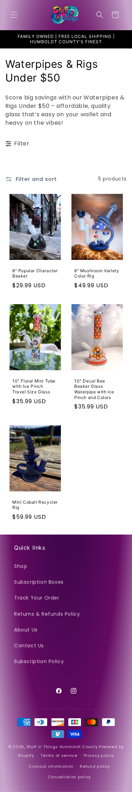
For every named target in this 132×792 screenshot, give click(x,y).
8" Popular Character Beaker (35, 273)
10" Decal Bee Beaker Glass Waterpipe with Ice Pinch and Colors (94, 389)
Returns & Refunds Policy (47, 613)
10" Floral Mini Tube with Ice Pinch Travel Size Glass (34, 386)
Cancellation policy (69, 777)
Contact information (51, 766)
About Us (26, 629)
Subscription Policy (39, 661)
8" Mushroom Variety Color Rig (96, 273)
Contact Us (29, 645)
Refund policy (95, 766)
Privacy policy (99, 755)
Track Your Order (36, 597)
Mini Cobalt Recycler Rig (35, 504)
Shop (20, 566)
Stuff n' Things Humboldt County (62, 747)
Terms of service (58, 755)
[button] (14, 14)
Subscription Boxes (39, 581)
